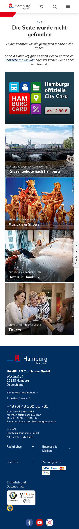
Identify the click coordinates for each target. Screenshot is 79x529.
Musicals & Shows (39, 203)
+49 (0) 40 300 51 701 (27, 406)
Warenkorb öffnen (41, 6)
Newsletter (76, 257)
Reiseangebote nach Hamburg (39, 151)
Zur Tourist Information (21, 392)
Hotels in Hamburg (39, 256)
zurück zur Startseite (39, 359)
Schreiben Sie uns (17, 398)
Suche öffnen (55, 6)
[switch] (26, 501)
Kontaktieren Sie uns (20, 60)
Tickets (39, 309)
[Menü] (33, 492)
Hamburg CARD (39, 98)
